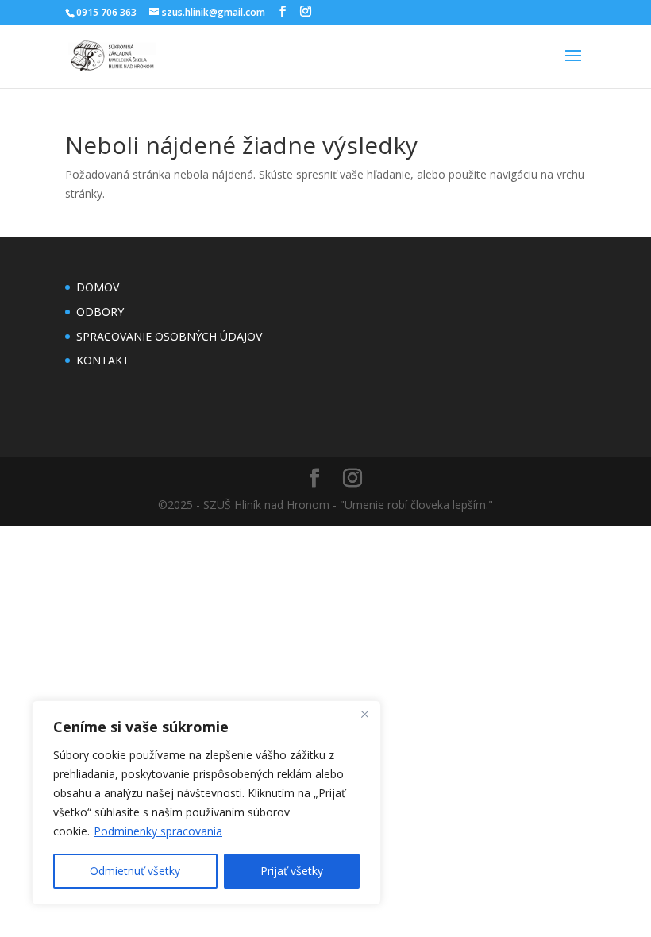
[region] (206, 802)
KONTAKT (102, 360)
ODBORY (100, 311)
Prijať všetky (291, 870)
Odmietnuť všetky (135, 870)
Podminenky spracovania (158, 831)
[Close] (364, 713)
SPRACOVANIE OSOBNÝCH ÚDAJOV (169, 336)
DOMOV (97, 287)
